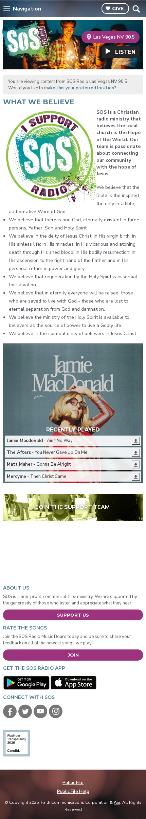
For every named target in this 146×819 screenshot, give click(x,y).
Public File (73, 783)
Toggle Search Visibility (136, 9)
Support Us (73, 615)
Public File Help (73, 792)
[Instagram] (55, 711)
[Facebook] (10, 711)
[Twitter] (25, 711)
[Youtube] (40, 711)
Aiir (117, 802)
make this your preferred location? (80, 88)
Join (73, 655)
